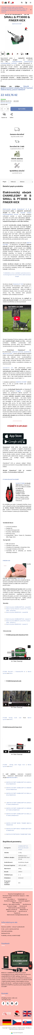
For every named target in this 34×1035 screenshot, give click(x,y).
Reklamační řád (5, 933)
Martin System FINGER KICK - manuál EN (17, 612)
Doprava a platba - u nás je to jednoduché (12, 927)
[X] (8, 1003)
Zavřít (15, 115)
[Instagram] (12, 1003)
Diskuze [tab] (22, 182)
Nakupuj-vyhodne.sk (11, 909)
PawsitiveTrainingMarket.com (16, 894)
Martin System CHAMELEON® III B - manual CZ (18, 619)
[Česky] (17, 1022)
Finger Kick (20, 578)
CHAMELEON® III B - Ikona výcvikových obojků (23, 847)
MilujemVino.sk (24, 909)
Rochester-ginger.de (10, 901)
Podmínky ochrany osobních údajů (10, 935)
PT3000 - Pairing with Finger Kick (14, 765)
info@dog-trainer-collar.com (9, 998)
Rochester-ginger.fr (24, 901)
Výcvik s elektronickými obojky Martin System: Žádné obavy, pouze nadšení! (17, 88)
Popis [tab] (4, 182)
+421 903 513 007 (6, 1000)
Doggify (18, 391)
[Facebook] (3, 1003)
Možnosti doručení (6, 103)
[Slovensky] (27, 1022)
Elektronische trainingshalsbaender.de (17, 915)
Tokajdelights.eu (22, 899)
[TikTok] (16, 1003)
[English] (27, 1013)
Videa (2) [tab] (13, 182)
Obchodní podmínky (6, 931)
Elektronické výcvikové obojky (17, 908)
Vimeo (10, 673)
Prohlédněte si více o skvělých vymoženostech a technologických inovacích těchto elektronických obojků (17, 274)
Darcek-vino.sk (23, 911)
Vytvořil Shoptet (18, 1033)
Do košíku (22, 109)
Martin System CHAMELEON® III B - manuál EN (18, 607)
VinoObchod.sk (27, 904)
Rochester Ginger (12, 906)
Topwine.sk (17, 913)
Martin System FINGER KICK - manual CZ (17, 624)
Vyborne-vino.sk (11, 911)
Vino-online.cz (11, 899)
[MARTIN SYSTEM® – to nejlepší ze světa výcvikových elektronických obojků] (7, 1013)
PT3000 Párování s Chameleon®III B (14, 671)
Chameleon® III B (18, 284)
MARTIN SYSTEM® (17, 24)
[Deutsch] (7, 1022)
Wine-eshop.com (17, 903)
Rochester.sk (23, 906)
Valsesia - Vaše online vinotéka (11, 904)
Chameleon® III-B (8, 368)
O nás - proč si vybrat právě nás (10, 929)
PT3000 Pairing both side (12, 718)
